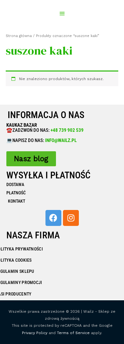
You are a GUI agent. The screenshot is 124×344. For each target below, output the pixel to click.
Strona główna (19, 36)
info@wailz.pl (61, 140)
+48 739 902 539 (67, 130)
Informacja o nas (46, 114)
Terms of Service (73, 333)
